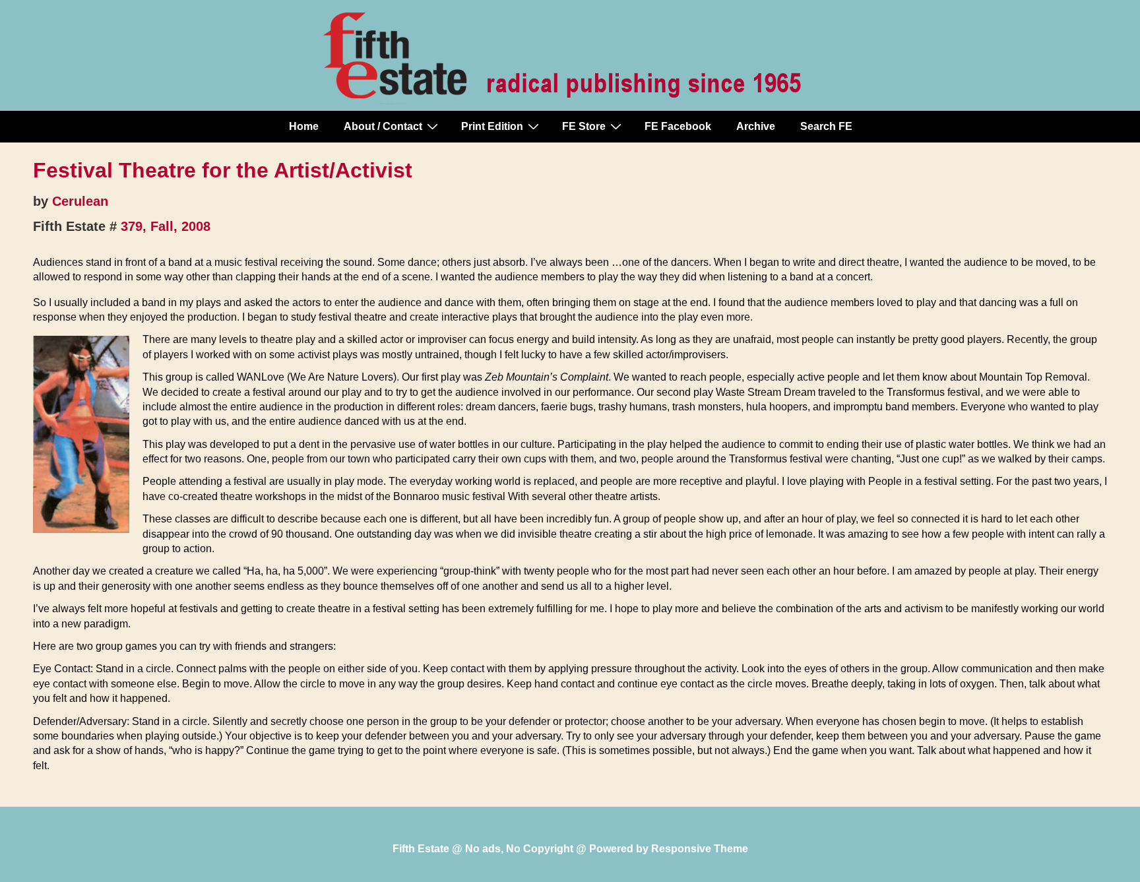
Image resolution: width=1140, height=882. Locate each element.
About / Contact (383, 126)
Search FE (826, 126)
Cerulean (80, 201)
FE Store (584, 126)
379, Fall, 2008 (165, 226)
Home (304, 126)
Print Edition (492, 126)
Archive (755, 126)
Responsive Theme (699, 848)
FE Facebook (678, 126)
